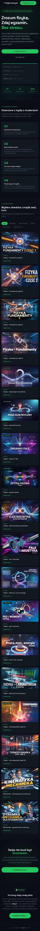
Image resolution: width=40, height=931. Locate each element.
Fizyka (4, 223)
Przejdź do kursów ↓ (20, 51)
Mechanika (12, 223)
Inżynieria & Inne (17, 227)
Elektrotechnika (23, 223)
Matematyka (6, 227)
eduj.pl (23, 928)
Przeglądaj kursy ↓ (28, 3)
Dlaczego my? (20, 57)
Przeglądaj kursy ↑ (20, 870)
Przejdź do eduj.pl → (20, 916)
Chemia (33, 223)
